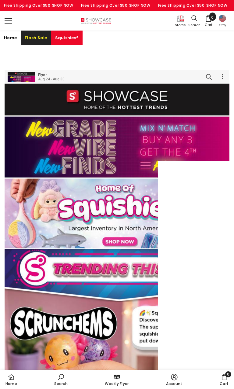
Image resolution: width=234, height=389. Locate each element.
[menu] (8, 20)
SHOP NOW (62, 5)
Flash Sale (36, 38)
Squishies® (67, 38)
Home (10, 38)
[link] (61, 379)
